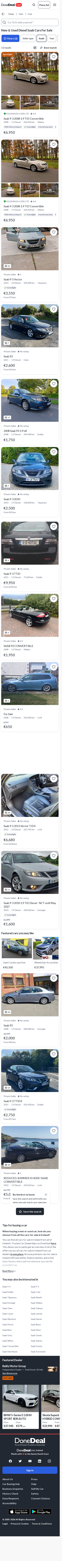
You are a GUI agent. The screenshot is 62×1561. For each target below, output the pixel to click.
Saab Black (36, 1324)
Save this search (32, 1211)
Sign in (29, 1470)
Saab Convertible (10, 1346)
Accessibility (9, 1503)
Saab (41, 38)
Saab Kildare (36, 1303)
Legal (5, 1523)
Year (52, 38)
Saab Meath (36, 1297)
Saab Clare (7, 1308)
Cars (21, 14)
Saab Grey (7, 1335)
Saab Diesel (36, 1319)
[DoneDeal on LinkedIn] (39, 1461)
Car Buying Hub (11, 1483)
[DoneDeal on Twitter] (20, 1461)
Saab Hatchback (9, 1351)
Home (11, 14)
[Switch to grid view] (35, 48)
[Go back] (3, 14)
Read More (7, 1271)
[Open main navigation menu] (55, 5)
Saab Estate (36, 1346)
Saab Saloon (36, 1340)
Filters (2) (11, 38)
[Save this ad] (53, 56)
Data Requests (10, 1498)
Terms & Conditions (42, 1523)
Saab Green (36, 1335)
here (53, 1243)
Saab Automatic (38, 1351)
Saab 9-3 (6, 1286)
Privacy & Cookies (20, 1523)
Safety (35, 1493)
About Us (7, 1479)
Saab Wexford (9, 1319)
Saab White (7, 1340)
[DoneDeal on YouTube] (30, 1461)
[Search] (4, 22)
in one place (16, 1254)
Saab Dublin (7, 1292)
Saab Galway (37, 1308)
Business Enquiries (12, 1488)
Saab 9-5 (35, 1286)
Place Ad (44, 4)
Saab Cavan (7, 1313)
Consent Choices (40, 1498)
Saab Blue (7, 1330)
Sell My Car (37, 1488)
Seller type (28, 38)
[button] (46, 1194)
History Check (10, 1493)
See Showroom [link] (9, 1373)
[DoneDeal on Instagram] (49, 1461)
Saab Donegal (8, 1303)
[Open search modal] (33, 4)
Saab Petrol (7, 1324)
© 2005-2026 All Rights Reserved (18, 1519)
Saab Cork (35, 1292)
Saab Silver (36, 1330)
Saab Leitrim (36, 1313)
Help (33, 1483)
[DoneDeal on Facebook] (10, 1461)
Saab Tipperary (9, 1297)
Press (34, 1479)
